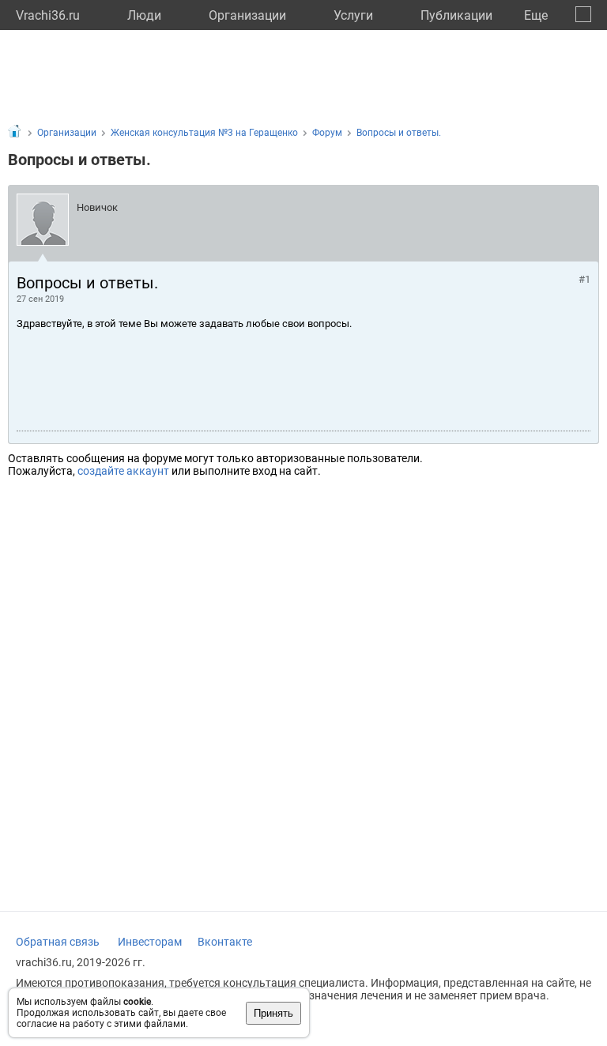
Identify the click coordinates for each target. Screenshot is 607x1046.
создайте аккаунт (123, 471)
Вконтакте (225, 941)
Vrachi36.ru (48, 15)
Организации (247, 15)
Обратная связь (58, 941)
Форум (327, 132)
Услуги (353, 15)
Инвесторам (150, 941)
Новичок (97, 207)
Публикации (456, 15)
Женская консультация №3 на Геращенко (204, 132)
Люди (144, 15)
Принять (273, 1013)
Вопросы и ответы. (398, 132)
